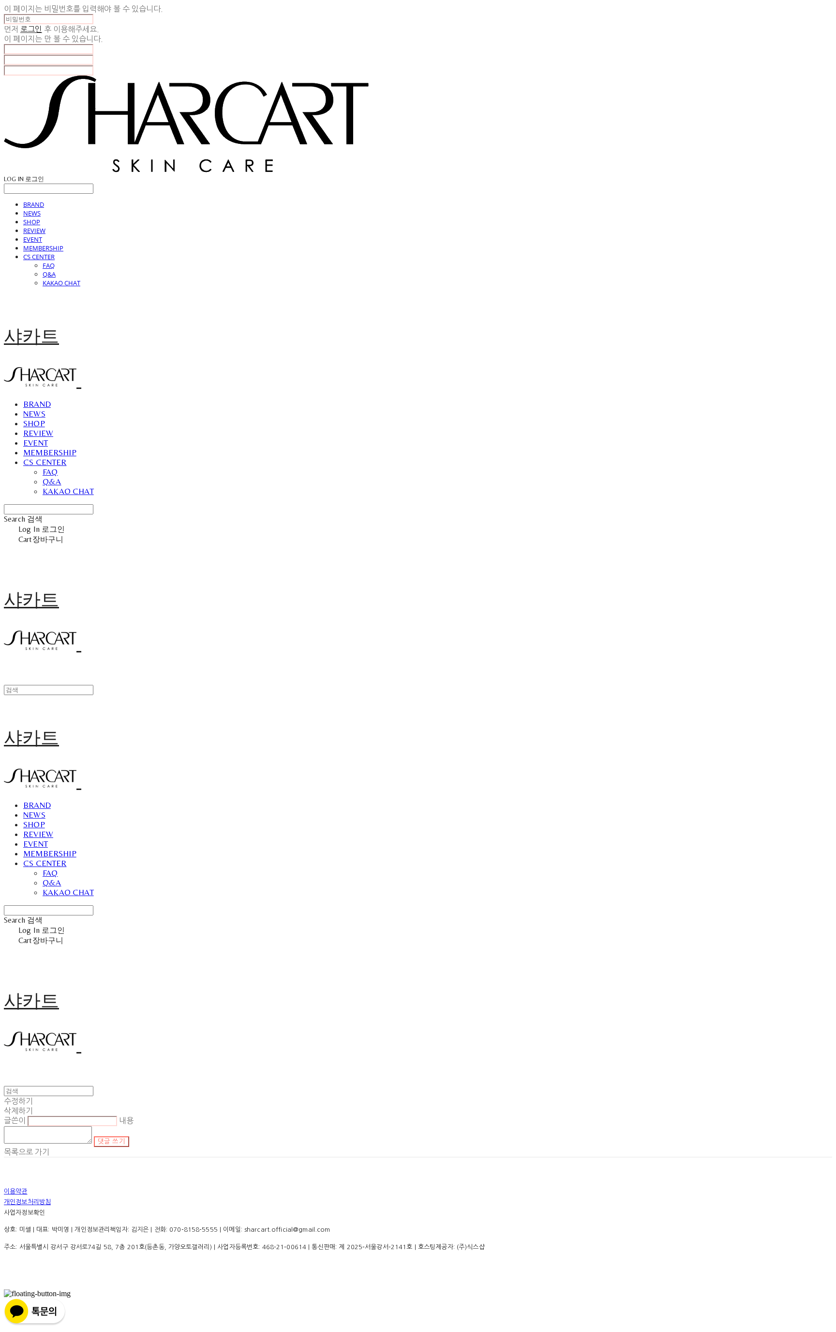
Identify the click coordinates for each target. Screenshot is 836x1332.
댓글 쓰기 (111, 1141)
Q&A (49, 274)
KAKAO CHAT (61, 283)
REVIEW (34, 230)
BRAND (33, 204)
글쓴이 (15, 1120)
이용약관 (16, 1191)
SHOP (31, 221)
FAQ (49, 265)
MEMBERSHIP (43, 248)
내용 (126, 1120)
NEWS (32, 213)
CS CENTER (39, 256)
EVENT (32, 239)
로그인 (31, 29)
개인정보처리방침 (27, 1202)
